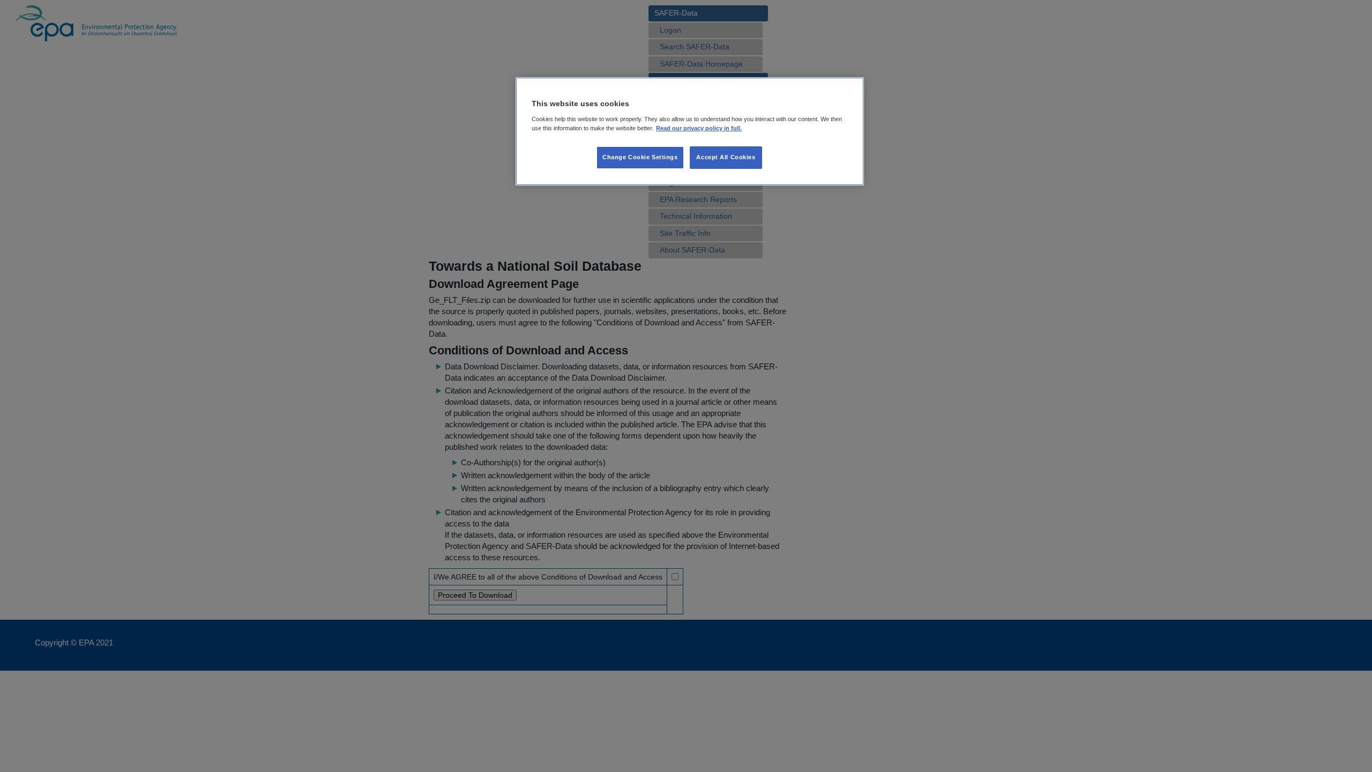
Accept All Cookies (725, 157)
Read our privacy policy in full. (699, 128)
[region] (690, 131)
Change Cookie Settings (640, 157)
